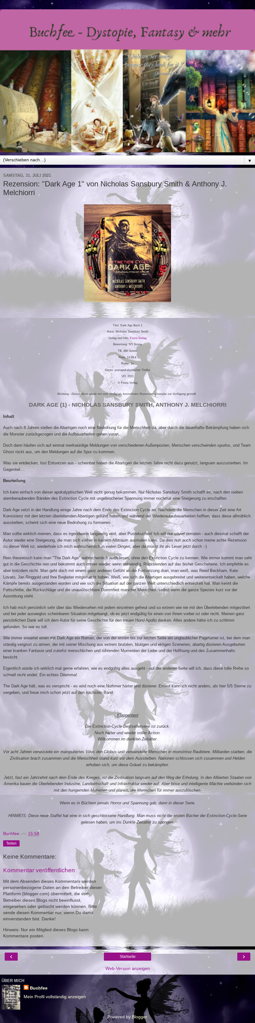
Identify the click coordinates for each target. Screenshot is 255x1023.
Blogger (139, 1016)
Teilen (11, 843)
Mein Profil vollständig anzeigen (55, 996)
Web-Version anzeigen (127, 968)
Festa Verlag (138, 338)
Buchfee (39, 987)
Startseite (128, 956)
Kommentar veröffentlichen (39, 870)
